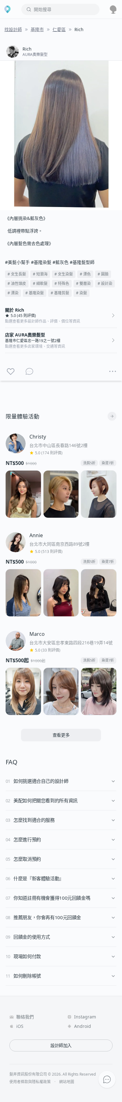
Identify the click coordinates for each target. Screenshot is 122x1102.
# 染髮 (81, 293)
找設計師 (13, 29)
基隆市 (37, 29)
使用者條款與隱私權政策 (30, 1081)
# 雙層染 (83, 283)
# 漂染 (13, 293)
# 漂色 (85, 274)
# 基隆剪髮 (60, 293)
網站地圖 (66, 1081)
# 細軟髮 (40, 283)
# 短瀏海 (40, 274)
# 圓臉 (103, 274)
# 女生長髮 (17, 274)
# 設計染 (105, 283)
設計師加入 (61, 1045)
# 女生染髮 (63, 274)
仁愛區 (59, 29)
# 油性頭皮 (17, 283)
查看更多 (61, 735)
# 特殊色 (61, 283)
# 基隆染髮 (34, 293)
